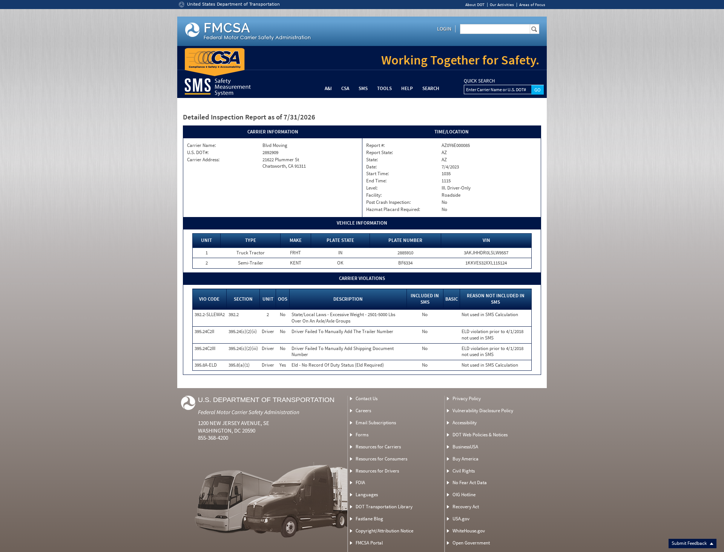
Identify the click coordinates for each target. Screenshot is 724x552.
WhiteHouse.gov (468, 531)
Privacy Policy (466, 398)
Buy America (465, 459)
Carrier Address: (203, 160)
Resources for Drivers (377, 471)
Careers (363, 410)
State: (372, 160)
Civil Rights (463, 471)
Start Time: (377, 174)
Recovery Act (465, 506)
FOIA (360, 482)
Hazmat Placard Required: (393, 209)
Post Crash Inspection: (388, 202)
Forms (362, 434)
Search (430, 88)
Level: (371, 188)
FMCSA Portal (369, 543)
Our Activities (502, 5)
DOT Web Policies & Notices (480, 434)
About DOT (475, 5)
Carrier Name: (201, 145)
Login (444, 28)
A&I (328, 88)
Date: (371, 167)
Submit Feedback (690, 543)
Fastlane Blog (369, 518)
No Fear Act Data (469, 482)
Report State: (379, 153)
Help (407, 88)
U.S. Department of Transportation (266, 400)
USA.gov (460, 518)
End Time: (376, 181)
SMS (363, 88)
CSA (345, 88)
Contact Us (366, 398)
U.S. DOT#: (198, 153)
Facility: (374, 195)
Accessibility (464, 422)
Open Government (471, 543)
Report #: (375, 145)
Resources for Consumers (381, 459)
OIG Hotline (464, 494)
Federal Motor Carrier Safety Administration (248, 412)
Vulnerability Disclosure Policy (482, 410)
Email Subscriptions (376, 422)
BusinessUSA (465, 446)
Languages (367, 494)
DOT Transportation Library (384, 506)
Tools (384, 88)
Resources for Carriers (378, 446)
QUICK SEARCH (479, 81)
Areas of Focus (532, 5)
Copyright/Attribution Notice (384, 531)
